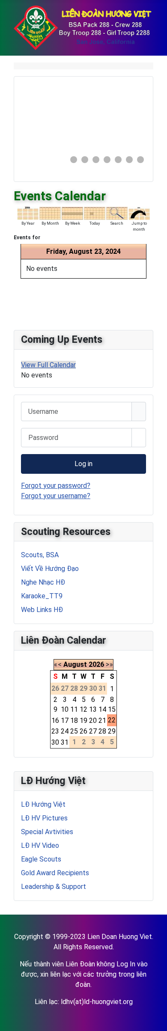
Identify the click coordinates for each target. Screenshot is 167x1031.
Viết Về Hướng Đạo (50, 569)
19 (83, 720)
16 (55, 720)
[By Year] (28, 213)
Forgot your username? (55, 496)
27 (93, 731)
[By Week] (72, 213)
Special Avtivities (47, 832)
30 (55, 742)
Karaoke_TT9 (42, 596)
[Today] (94, 213)
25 (74, 731)
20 (93, 720)
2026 (96, 664)
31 (65, 742)
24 (65, 731)
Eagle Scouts (41, 859)
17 (65, 720)
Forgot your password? (55, 485)
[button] (119, 115)
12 (83, 709)
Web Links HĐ (42, 610)
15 (112, 709)
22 (112, 720)
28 (102, 731)
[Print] (152, 191)
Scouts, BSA (40, 555)
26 (83, 731)
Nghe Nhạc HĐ (43, 582)
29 (112, 731)
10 (65, 709)
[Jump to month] (139, 213)
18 (74, 720)
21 (102, 720)
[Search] (117, 213)
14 (102, 709)
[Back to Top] (156, 1020)
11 (74, 709)
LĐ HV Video (40, 845)
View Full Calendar (48, 365)
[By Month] (50, 213)
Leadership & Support (53, 886)
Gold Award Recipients (55, 873)
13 (93, 709)
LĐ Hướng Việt (43, 804)
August (75, 664)
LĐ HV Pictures (44, 818)
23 (55, 731)
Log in (83, 464)
